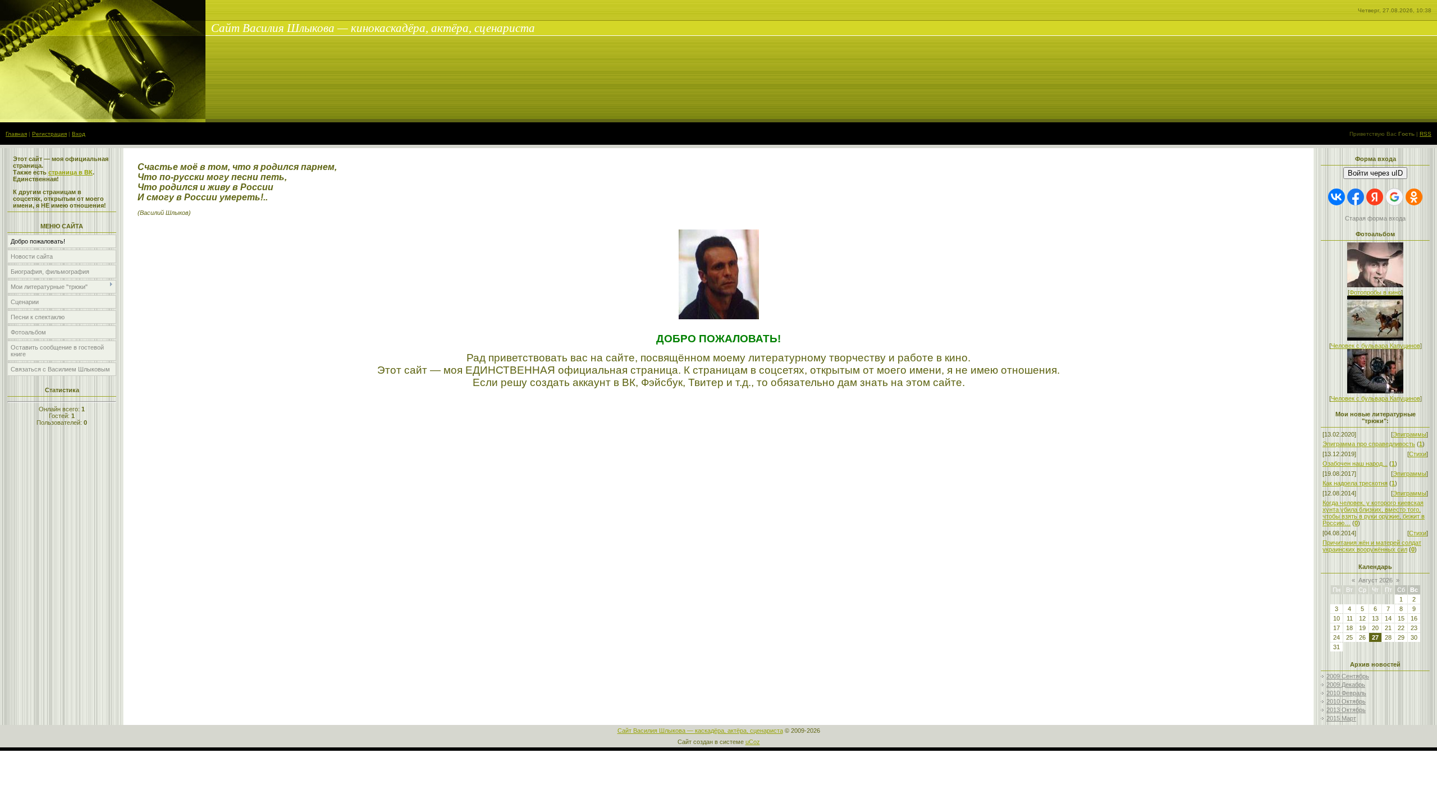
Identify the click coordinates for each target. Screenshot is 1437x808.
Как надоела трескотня (1355, 483)
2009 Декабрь (1345, 684)
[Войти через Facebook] (1355, 197)
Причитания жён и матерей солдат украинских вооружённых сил (1371, 546)
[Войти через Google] (1394, 197)
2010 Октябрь (1346, 701)
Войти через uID (1375, 173)
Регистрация (49, 134)
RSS (1425, 134)
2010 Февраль (1346, 693)
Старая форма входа (1375, 218)
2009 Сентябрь (1347, 676)
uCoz (752, 741)
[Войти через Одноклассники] (1414, 197)
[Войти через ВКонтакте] (1336, 197)
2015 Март (1341, 718)
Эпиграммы (1409, 434)
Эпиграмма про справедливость (1368, 443)
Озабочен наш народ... (1355, 463)
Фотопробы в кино (1375, 292)
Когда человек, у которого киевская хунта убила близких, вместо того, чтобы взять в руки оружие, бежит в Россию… (1373, 512)
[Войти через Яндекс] (1374, 197)
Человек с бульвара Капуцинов (1375, 345)
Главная (16, 134)
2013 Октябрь (1346, 709)
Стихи (1417, 454)
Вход (78, 134)
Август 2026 (1375, 580)
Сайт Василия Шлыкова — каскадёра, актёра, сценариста (700, 730)
